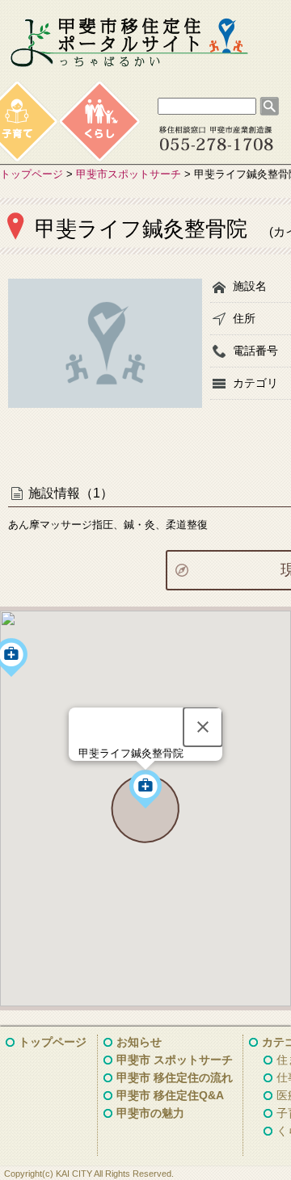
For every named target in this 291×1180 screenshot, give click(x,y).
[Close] (202, 727)
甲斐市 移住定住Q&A (170, 1095)
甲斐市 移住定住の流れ (174, 1077)
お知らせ (139, 1041)
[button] (145, 789)
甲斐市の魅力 (150, 1113)
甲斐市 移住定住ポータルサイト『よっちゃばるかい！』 (129, 43)
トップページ (31, 174)
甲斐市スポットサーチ (128, 174)
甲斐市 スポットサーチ (174, 1059)
